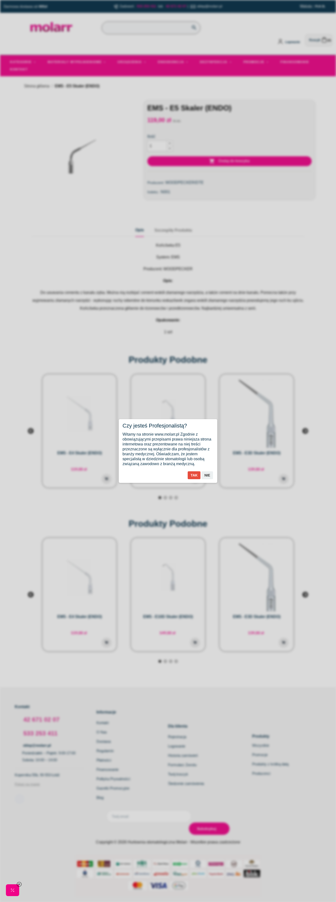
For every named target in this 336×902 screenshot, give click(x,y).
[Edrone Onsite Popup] (168, 451)
